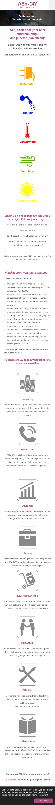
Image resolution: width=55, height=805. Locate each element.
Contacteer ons (12, 780)
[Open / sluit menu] (52, 5)
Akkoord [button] (43, 801)
